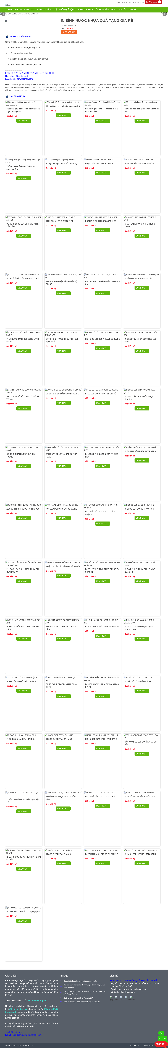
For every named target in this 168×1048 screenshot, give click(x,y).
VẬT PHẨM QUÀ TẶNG (65, 9)
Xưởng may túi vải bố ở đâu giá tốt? (78, 998)
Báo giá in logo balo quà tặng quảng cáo (80, 981)
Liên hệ (132, 9)
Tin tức (122, 9)
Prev (3, 14)
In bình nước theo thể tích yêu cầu (24, 64)
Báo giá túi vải (138, 2)
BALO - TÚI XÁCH (85, 9)
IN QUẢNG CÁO (27, 9)
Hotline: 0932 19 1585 (123, 2)
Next (164, 14)
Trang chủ (12, 9)
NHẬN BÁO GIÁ (69, 32)
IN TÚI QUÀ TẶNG (44, 9)
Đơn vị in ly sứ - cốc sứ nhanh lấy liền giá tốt (82, 1002)
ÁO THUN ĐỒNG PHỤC (106, 9)
